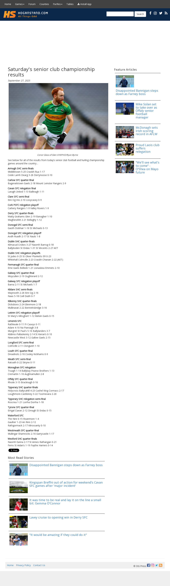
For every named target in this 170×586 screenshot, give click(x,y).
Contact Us (39, 565)
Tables (70, 4)
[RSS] (166, 13)
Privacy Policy (23, 565)
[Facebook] (148, 565)
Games (19, 4)
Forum (32, 4)
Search (140, 14)
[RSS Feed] (160, 565)
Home (7, 4)
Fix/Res (57, 4)
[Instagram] (152, 565)
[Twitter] (156, 565)
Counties (44, 4)
